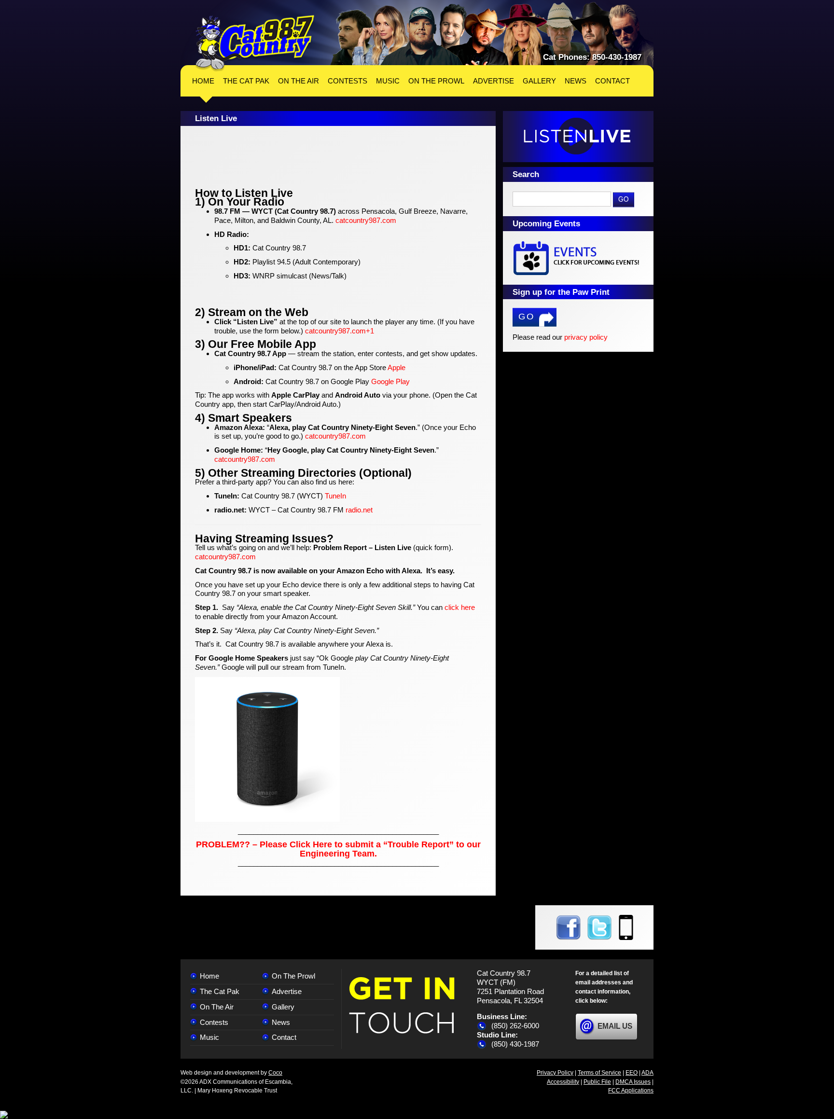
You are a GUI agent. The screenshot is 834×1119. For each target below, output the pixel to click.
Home (203, 81)
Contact (284, 1037)
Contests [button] (347, 81)
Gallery (283, 1007)
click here (460, 607)
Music (209, 1037)
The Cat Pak (219, 991)
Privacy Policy (555, 1072)
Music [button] (388, 81)
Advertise (287, 991)
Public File (597, 1081)
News (281, 1022)
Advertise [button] (493, 81)
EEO (632, 1072)
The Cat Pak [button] (246, 81)
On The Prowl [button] (436, 81)
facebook (568, 927)
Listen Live (578, 136)
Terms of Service (599, 1072)
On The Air (217, 1007)
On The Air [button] (298, 81)
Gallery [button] (539, 81)
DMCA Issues (633, 1081)
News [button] (575, 81)
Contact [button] (612, 81)
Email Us (615, 1026)
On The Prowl (293, 976)
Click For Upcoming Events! (578, 258)
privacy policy (586, 337)
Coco (275, 1072)
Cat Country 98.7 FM (255, 43)
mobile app (626, 927)
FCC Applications (630, 1090)
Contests (214, 1022)
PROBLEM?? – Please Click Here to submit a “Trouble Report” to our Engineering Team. (338, 849)
